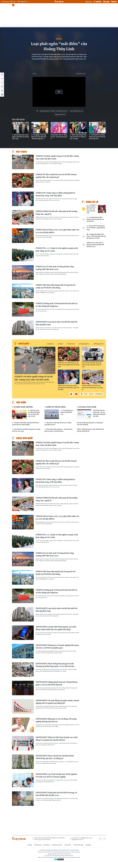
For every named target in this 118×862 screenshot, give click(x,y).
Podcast (71, 343)
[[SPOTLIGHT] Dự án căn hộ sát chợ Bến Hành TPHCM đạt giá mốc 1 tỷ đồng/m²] (23, 761)
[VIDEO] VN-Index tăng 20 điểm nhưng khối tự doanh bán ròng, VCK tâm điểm (55, 194)
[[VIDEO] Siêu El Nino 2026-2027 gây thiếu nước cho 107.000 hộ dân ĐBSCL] (23, 235)
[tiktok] (71, 394)
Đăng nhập (103, 5)
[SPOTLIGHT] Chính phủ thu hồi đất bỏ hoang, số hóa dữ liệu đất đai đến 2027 (56, 794)
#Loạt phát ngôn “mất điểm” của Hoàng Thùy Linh (53, 111)
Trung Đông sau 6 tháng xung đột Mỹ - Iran (67, 412)
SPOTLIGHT (23, 343)
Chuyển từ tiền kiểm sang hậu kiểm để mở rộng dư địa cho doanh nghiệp (25, 423)
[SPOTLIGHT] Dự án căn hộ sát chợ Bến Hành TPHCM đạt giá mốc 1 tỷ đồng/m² (55, 757)
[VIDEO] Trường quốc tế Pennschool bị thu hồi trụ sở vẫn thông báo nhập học (56, 304)
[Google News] (2, 95)
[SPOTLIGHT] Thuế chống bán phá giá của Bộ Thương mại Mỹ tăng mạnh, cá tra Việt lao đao (55, 665)
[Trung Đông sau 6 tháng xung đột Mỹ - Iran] (51, 414)
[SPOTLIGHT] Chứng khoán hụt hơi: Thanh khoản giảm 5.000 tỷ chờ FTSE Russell (57, 683)
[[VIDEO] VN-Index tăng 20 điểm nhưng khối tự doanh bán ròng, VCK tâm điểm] (23, 199)
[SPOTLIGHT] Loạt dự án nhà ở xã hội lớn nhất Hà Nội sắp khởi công (56, 323)
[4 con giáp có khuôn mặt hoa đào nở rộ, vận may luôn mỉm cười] (102, 209)
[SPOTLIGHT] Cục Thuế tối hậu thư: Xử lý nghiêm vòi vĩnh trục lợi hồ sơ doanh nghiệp (56, 775)
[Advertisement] (59, 19)
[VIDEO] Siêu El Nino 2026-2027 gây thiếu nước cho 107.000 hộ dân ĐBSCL (57, 231)
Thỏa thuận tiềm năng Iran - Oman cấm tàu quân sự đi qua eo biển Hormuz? (58, 430)
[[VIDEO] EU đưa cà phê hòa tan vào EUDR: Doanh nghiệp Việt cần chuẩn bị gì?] (23, 180)
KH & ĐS (91, 394)
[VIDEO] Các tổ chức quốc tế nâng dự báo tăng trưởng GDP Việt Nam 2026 (55, 268)
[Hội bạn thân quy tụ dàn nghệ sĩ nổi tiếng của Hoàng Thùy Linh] (20, 127)
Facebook (100, 838)
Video (59, 39)
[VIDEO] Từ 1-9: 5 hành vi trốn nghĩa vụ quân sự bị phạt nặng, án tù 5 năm (57, 249)
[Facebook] (2, 74)
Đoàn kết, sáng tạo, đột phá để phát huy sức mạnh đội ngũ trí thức (34, 413)
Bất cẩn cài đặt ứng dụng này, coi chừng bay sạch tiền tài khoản (90, 423)
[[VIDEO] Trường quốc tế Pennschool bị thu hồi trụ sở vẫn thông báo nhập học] (23, 309)
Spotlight (69, 5)
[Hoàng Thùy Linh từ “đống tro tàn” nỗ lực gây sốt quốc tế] (59, 127)
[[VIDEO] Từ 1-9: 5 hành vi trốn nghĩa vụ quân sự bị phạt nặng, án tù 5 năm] (23, 254)
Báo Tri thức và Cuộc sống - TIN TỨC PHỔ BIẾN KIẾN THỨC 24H (59, 1)
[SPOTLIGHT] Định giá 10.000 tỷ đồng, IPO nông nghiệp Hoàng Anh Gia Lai (56, 720)
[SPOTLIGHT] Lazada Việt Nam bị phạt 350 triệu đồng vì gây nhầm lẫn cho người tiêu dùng (56, 628)
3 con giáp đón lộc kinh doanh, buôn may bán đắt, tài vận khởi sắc (95, 219)
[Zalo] (2, 79)
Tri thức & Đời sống (60, 5)
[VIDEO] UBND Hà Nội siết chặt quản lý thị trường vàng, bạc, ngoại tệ (56, 212)
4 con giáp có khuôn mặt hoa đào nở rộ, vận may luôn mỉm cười (91, 209)
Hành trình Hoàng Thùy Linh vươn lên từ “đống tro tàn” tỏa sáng (78, 136)
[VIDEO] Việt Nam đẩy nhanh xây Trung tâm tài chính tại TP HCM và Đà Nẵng (55, 286)
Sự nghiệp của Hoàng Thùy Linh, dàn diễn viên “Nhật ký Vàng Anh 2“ (38, 136)
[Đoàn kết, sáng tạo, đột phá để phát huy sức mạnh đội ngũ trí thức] (19, 414)
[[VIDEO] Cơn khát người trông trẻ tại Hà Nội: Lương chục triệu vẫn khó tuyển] (23, 162)
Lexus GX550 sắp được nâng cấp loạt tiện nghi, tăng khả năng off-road (92, 364)
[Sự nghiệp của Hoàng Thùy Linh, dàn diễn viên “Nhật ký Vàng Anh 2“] (39, 127)
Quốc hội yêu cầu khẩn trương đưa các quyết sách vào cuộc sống (26, 430)
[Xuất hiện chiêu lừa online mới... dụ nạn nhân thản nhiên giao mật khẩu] (84, 414)
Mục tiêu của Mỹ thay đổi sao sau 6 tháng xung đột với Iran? (57, 423)
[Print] (2, 87)
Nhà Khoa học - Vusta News (29, 5)
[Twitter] (2, 83)
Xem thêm (73, 5)
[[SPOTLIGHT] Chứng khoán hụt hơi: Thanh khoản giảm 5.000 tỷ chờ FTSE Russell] (23, 688)
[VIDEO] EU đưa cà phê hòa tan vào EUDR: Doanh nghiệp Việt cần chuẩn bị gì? (56, 175)
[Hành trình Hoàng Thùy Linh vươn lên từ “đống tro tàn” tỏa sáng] (78, 127)
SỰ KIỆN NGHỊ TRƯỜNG (23, 407)
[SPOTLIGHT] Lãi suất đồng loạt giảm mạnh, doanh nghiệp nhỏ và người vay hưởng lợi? (57, 701)
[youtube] (76, 394)
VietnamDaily (99, 394)
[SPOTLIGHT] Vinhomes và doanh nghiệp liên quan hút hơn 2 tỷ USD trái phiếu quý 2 (57, 646)
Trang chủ (13, 5)
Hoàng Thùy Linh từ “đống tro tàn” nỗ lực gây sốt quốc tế (59, 136)
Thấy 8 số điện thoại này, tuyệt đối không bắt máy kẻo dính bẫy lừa (90, 430)
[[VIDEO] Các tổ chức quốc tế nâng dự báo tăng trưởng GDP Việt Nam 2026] (23, 272)
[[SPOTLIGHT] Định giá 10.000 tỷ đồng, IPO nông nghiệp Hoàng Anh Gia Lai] (23, 725)
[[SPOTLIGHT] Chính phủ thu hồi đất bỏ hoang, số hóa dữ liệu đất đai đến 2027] (23, 798)
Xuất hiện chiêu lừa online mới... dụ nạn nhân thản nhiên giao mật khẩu (99, 413)
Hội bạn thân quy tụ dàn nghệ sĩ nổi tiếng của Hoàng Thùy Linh (20, 136)
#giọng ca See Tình (60, 114)
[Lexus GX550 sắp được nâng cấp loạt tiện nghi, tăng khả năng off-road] (93, 354)
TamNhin (113, 2)
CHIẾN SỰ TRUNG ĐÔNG (56, 407)
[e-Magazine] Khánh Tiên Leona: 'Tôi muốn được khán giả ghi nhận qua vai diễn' (96, 236)
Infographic (84, 343)
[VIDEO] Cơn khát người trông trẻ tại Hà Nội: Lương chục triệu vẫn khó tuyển (57, 157)
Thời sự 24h (51, 5)
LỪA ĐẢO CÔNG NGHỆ (87, 407)
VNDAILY (98, 2)
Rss (104, 838)
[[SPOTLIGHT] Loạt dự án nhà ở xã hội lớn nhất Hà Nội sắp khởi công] (23, 328)
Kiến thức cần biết (43, 5)
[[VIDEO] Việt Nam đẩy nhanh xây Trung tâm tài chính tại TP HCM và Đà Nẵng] (23, 291)
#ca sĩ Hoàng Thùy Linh (76, 111)
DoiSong (106, 2)
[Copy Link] (2, 91)
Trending (18, 5)
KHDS (89, 2)
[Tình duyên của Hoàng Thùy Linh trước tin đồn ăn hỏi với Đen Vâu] (97, 127)
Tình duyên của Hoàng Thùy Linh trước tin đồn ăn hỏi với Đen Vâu (97, 136)
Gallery (50, 343)
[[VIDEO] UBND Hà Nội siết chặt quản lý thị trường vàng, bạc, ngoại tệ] (23, 217)
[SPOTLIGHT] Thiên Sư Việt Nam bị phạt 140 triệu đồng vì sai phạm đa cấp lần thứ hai (57, 738)
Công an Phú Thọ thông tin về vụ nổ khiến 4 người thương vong (96, 227)
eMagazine (99, 343)
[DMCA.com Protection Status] (59, 859)
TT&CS (85, 394)
